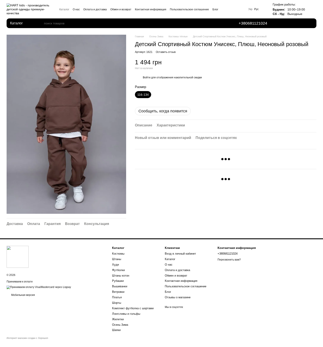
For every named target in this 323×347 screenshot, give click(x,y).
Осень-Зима (120, 324)
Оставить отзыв (166, 52)
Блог (215, 9)
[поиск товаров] (40, 23)
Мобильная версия (23, 295)
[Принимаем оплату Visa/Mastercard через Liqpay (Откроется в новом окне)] (39, 287)
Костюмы (118, 253)
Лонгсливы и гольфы (126, 313)
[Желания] (284, 23)
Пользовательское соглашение (189, 9)
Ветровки (118, 291)
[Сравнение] (297, 23)
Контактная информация (150, 9)
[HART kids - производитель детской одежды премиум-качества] (18, 256)
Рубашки (118, 280)
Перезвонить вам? (229, 259)
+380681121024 (253, 23)
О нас (76, 9)
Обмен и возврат (120, 9)
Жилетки (118, 319)
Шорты (116, 302)
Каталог (64, 9)
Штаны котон (120, 275)
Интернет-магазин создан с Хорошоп (27, 338)
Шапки (116, 330)
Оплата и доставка (95, 9)
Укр (250, 9)
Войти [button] (147, 77)
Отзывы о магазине (178, 297)
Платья (117, 297)
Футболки (118, 270)
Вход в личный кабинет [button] (180, 253)
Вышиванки (119, 286)
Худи (115, 264)
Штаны (116, 259)
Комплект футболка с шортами (133, 308)
